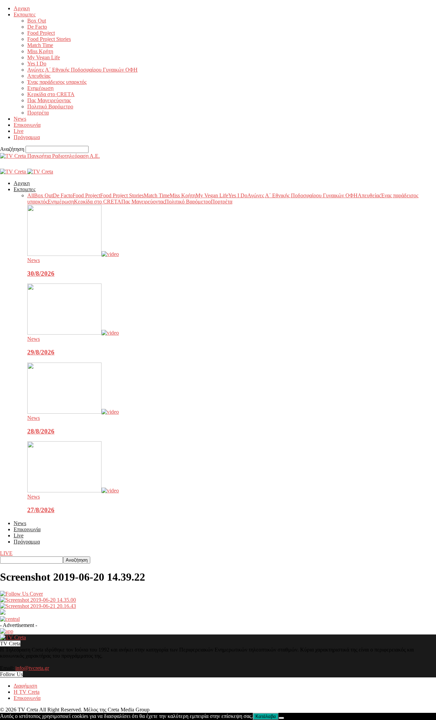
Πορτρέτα (38, 113)
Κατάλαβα (265, 716)
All (30, 195)
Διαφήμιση (25, 686)
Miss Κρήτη (40, 51)
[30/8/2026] (73, 254)
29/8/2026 (40, 352)
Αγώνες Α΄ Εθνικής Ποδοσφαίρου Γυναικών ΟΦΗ (82, 70)
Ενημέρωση (40, 88)
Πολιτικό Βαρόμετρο (50, 106)
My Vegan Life (43, 57)
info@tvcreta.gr (32, 668)
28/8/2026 (40, 431)
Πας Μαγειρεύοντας (49, 100)
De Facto (37, 27)
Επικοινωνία (27, 125)
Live (19, 131)
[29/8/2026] (73, 333)
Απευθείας (38, 76)
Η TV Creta (27, 692)
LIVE (6, 553)
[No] (281, 718)
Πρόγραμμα (27, 137)
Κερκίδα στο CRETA (51, 94)
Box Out (36, 21)
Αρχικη (22, 8)
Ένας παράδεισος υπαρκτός (57, 82)
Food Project (41, 33)
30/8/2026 (40, 273)
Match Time (40, 45)
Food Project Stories (49, 39)
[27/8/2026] (73, 490)
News (20, 119)
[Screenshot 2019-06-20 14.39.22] (21, 594)
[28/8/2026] (73, 412)
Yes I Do (36, 63)
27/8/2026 (40, 510)
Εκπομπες (24, 14)
